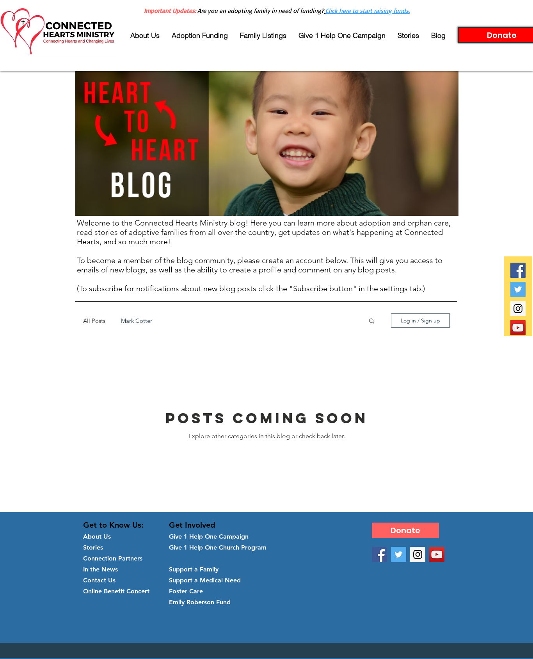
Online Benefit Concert (116, 591)
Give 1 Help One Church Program (217, 547)
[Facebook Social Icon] (518, 270)
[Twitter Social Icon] (518, 289)
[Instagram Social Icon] (518, 308)
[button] (371, 321)
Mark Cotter (136, 320)
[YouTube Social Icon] (518, 327)
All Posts (94, 320)
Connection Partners (112, 558)
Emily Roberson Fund (200, 602)
